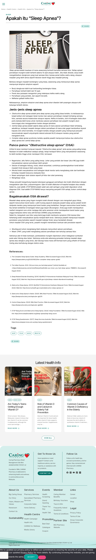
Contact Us (13, 511)
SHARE (86, 26)
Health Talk (46, 513)
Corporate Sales (30, 504)
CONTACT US (45, 473)
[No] (42, 557)
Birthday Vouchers (61, 500)
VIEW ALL (48, 438)
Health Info (21, 9)
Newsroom (13, 508)
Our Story (12, 498)
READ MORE (12, 428)
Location (73, 498)
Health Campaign (30, 519)
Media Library (29, 530)
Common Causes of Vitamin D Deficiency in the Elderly (77, 407)
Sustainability (16, 518)
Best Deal (46, 524)
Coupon (45, 531)
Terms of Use (75, 516)
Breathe (37, 333)
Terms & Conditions (61, 514)
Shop (72, 502)
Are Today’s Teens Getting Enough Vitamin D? (17, 407)
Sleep (13, 333)
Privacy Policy (75, 513)
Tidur (21, 333)
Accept (31, 557)
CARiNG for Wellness (32, 526)
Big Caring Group (15, 494)
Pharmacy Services (31, 494)
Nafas (29, 333)
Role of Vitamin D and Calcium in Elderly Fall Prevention (45, 408)
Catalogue (46, 527)
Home (3, 9)
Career (72, 494)
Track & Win (58, 504)
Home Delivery (29, 508)
